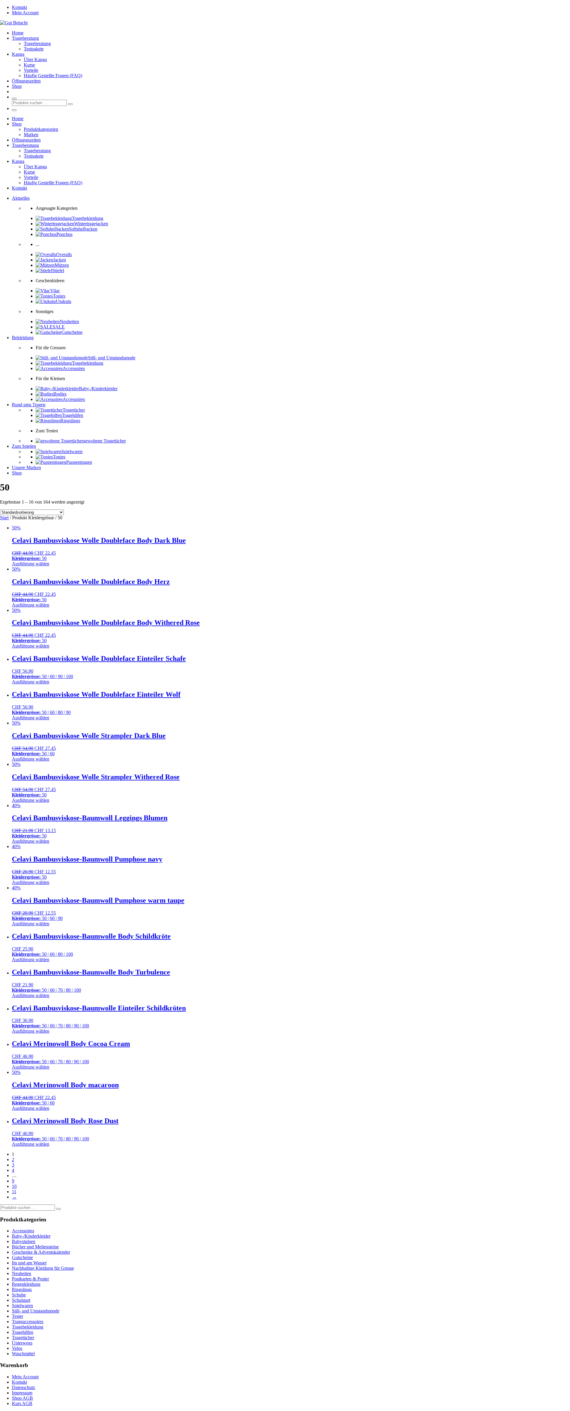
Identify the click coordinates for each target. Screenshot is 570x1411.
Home (17, 32)
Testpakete (34, 48)
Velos (17, 1348)
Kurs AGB (22, 1403)
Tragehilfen (22, 1332)
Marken (31, 134)
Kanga (18, 54)
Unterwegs (22, 1342)
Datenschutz (23, 1387)
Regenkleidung (26, 1284)
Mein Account (25, 12)
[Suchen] (70, 104)
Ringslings (22, 1289)
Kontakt (19, 7)
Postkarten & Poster (30, 1278)
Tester (17, 1316)
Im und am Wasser (29, 1262)
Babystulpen (23, 1241)
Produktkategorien (41, 129)
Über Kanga (35, 59)
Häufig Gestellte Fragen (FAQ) (53, 75)
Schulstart (21, 1300)
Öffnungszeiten (26, 80)
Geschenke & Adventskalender (41, 1252)
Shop (17, 86)
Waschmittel (23, 1353)
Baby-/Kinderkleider (31, 1236)
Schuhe (19, 1294)
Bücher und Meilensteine (35, 1246)
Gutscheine (22, 1257)
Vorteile (31, 70)
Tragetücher (23, 1337)
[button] (21, 198)
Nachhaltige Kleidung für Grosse (43, 1268)
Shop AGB (22, 1398)
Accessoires (23, 1230)
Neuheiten (21, 1273)
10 (14, 1186)
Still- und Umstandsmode (35, 1310)
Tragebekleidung (27, 1326)
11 (14, 1191)
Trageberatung (25, 38)
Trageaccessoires (27, 1321)
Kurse (29, 64)
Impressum (22, 1392)
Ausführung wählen (30, 563)
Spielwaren (22, 1305)
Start (4, 517)
